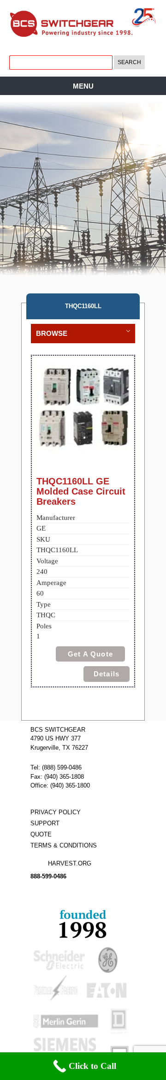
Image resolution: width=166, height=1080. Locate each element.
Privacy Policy (55, 812)
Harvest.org (69, 863)
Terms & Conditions (63, 845)
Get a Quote (90, 654)
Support (44, 823)
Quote (41, 834)
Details (106, 674)
